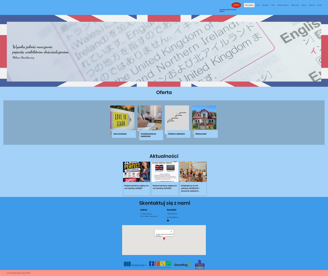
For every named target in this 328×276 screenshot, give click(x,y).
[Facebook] (168, 220)
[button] (273, 5)
